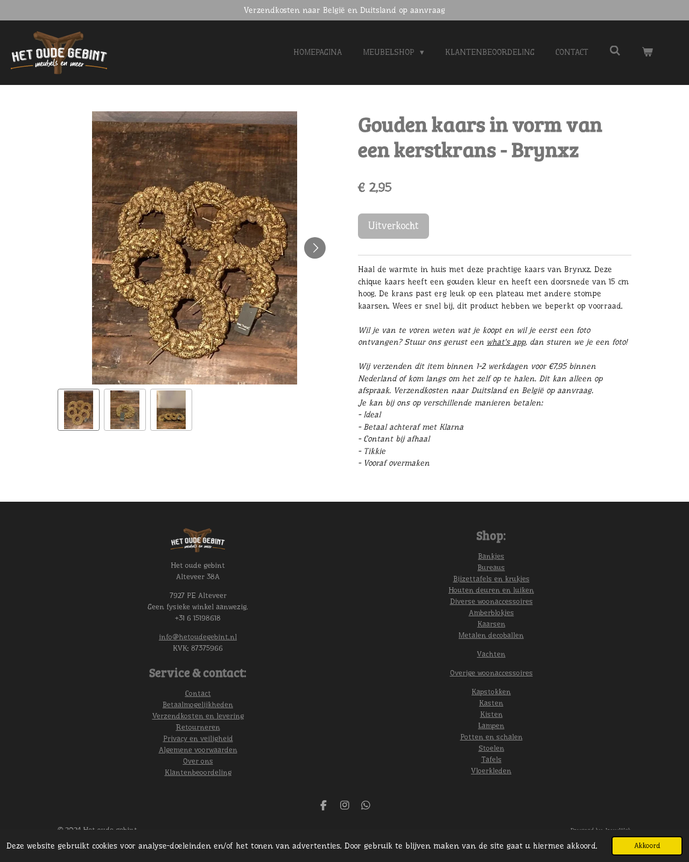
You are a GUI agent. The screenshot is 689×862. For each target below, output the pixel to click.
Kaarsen (491, 623)
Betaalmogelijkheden (198, 704)
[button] (79, 410)
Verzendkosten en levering (198, 715)
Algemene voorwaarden (198, 749)
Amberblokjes (491, 612)
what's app (506, 342)
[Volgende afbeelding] (315, 248)
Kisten (491, 714)
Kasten (491, 703)
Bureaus (491, 567)
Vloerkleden (491, 770)
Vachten (491, 654)
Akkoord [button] (647, 846)
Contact (198, 693)
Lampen (491, 725)
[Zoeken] (615, 51)
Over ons (198, 761)
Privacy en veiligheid (198, 738)
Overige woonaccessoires (491, 672)
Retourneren (198, 727)
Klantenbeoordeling (198, 772)
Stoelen (491, 748)
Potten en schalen (491, 736)
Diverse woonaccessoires (491, 601)
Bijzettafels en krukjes (491, 578)
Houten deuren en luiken (491, 590)
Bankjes (491, 556)
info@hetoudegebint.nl (198, 636)
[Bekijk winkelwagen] (647, 52)
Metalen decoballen (491, 635)
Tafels (491, 759)
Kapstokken (491, 691)
